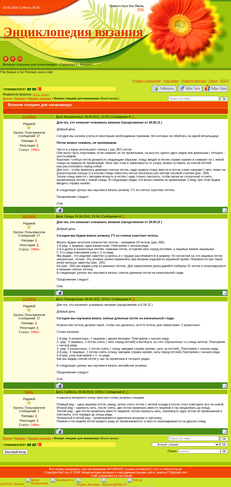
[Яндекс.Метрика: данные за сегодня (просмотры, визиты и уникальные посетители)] (88, 482)
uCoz (136, 475)
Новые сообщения (147, 80)
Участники (170, 80)
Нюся (36, 94)
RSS (140, 9)
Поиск (213, 80)
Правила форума (193, 80)
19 (126, 392)
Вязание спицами (39, 98)
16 (133, 116)
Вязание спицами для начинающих (76, 98)
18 (133, 299)
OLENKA (29, 116)
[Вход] (20, 61)
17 (123, 216)
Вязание (20, 98)
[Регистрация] (13, 61)
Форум (7, 98)
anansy (45, 94)
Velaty (29, 392)
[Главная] (6, 61)
